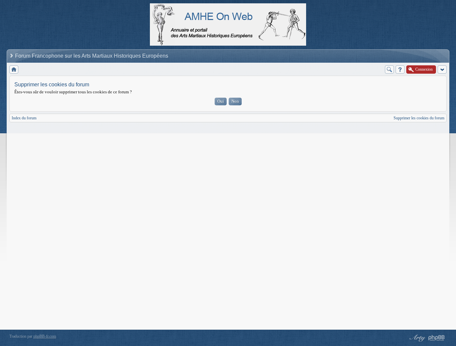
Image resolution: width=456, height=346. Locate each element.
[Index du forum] (13, 69)
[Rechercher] (389, 69)
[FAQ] (400, 69)
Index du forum (24, 118)
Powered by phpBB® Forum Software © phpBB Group (437, 338)
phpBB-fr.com (44, 336)
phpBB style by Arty (417, 338)
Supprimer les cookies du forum (419, 118)
